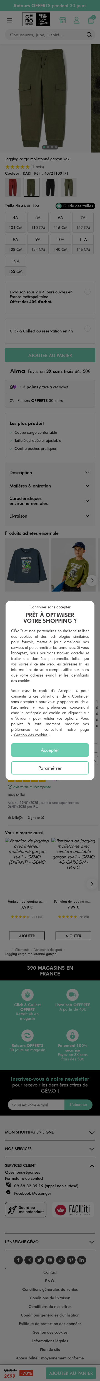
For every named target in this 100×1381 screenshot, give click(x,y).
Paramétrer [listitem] (50, 768)
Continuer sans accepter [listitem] (50, 607)
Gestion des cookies (31, 734)
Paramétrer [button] (20, 707)
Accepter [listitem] (50, 750)
